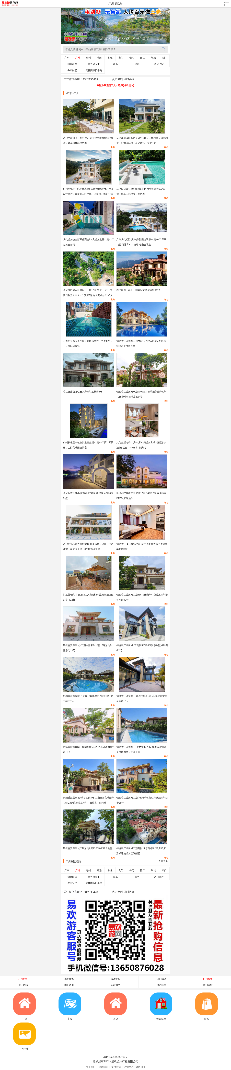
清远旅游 (115, 978)
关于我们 (90, 1066)
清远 (99, 57)
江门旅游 (161, 978)
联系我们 (103, 1066)
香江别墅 (72, 70)
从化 (110, 57)
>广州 (75, 93)
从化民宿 (159, 64)
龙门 (121, 57)
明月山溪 (72, 64)
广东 (66, 57)
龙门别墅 (161, 985)
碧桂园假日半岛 (94, 70)
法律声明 (128, 1066)
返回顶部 (140, 1066)
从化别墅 (115, 985)
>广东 (69, 93)
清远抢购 (23, 985)
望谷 (137, 64)
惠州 (88, 57)
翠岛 (115, 64)
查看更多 (163, 861)
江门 (164, 57)
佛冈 (131, 57)
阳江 (142, 57)
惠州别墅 (208, 985)
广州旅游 (23, 978)
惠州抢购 (69, 985)
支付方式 (116, 1066)
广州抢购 (208, 978)
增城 (153, 57)
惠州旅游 (69, 978)
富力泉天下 (94, 64)
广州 (77, 57)
